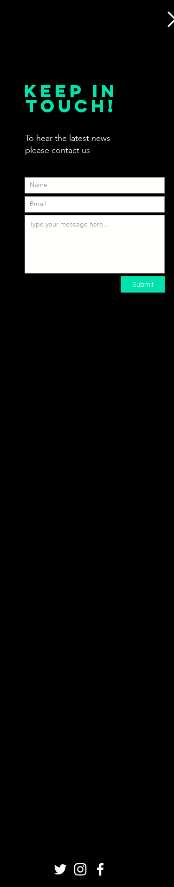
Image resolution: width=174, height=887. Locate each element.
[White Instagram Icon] (80, 869)
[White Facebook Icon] (100, 869)
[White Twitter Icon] (60, 869)
